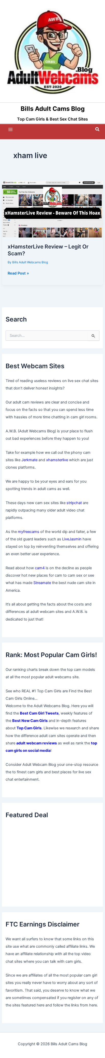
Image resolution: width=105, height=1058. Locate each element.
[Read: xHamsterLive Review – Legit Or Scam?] (52, 209)
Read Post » (18, 273)
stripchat (74, 503)
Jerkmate (29, 460)
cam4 (40, 568)
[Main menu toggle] (10, 129)
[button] (97, 129)
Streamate (42, 582)
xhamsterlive (57, 460)
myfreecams (28, 531)
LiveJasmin (72, 539)
